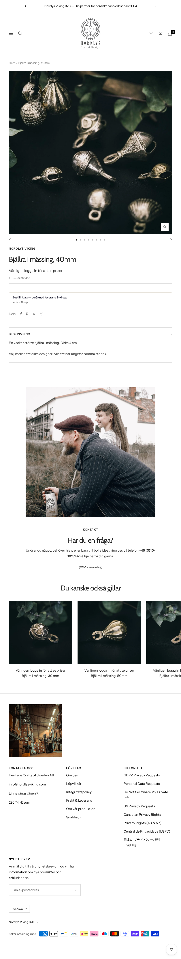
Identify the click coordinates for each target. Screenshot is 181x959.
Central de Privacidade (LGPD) (147, 831)
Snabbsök (73, 817)
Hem (12, 63)
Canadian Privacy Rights (142, 814)
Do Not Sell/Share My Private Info (146, 795)
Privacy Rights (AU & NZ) (143, 823)
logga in (30, 270)
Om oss (72, 775)
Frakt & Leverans (79, 800)
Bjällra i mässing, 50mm (109, 676)
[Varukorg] (170, 33)
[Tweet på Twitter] (34, 313)
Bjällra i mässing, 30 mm (40, 676)
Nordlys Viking (22, 248)
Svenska (17, 909)
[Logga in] (160, 33)
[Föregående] (11, 239)
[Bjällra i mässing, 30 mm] (40, 632)
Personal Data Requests (142, 783)
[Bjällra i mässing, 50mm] (109, 632)
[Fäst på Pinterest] (27, 313)
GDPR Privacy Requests (142, 775)
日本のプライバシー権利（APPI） (142, 843)
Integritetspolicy (79, 792)
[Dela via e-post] (41, 314)
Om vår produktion (80, 809)
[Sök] (20, 33)
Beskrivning (19, 334)
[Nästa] (170, 239)
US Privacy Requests (139, 806)
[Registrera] (74, 890)
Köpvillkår (73, 783)
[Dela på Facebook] (21, 313)
